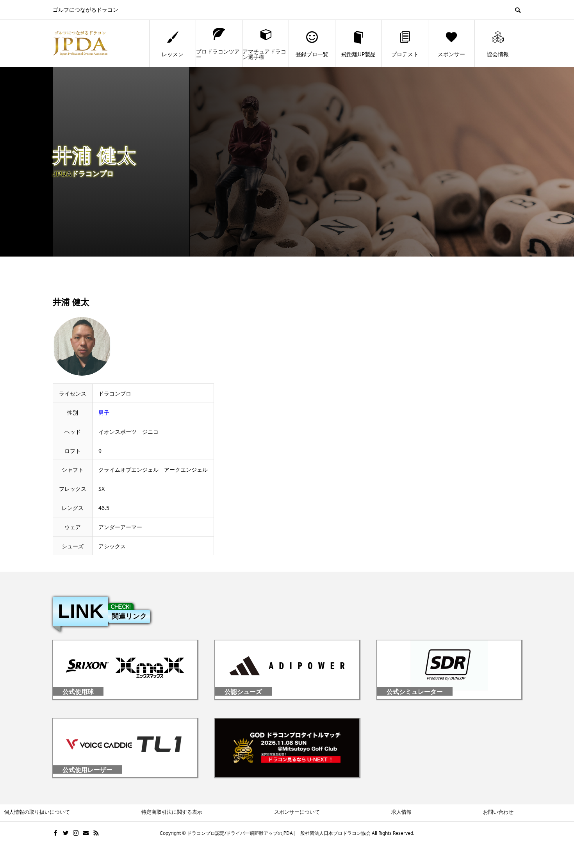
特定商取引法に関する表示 (171, 811)
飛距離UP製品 (358, 54)
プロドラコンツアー (218, 54)
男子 (103, 412)
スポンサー (451, 54)
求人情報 (401, 811)
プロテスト (405, 54)
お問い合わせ (498, 811)
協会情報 (498, 54)
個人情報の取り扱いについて (37, 811)
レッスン (173, 54)
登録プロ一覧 (312, 54)
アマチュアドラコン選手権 (264, 54)
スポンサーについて (297, 811)
